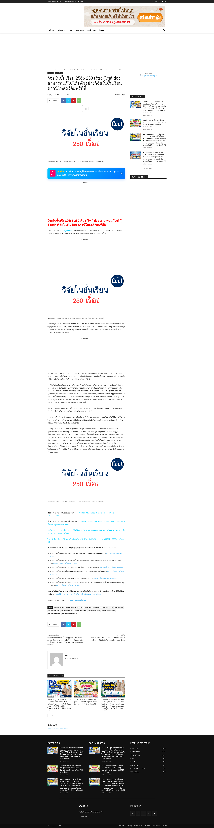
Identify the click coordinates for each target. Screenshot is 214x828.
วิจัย (81, 607)
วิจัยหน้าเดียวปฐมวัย (107, 607)
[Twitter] (159, 1)
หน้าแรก (49, 70)
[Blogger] (132, 813)
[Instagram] (156, 1)
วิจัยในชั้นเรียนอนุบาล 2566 (69, 614)
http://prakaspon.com (71, 658)
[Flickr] (143, 813)
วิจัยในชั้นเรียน (59, 73)
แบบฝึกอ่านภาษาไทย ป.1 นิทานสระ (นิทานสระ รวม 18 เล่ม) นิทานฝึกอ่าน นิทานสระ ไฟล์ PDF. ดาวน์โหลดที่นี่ (85, 702)
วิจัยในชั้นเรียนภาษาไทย (108, 610)
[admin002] (48, 95)
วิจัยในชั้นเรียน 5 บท (53, 610)
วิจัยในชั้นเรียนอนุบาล (54, 614)
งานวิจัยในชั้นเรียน (59, 607)
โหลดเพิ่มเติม (148, 168)
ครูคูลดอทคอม (68, 231)
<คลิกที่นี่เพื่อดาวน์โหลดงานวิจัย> (65, 563)
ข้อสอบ (103, 696)
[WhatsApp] (79, 100)
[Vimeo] (162, 1)
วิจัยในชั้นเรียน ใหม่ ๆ (80, 610)
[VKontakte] (154, 813)
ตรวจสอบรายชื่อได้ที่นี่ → (78, 175)
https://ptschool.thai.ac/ (77, 600)
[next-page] (52, 715)
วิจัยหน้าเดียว (96, 607)
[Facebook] (153, 1)
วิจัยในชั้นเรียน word (67, 610)
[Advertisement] (107, 49)
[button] (164, 30)
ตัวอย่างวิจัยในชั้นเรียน (72, 607)
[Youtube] (165, 1)
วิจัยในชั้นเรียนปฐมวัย (94, 610)
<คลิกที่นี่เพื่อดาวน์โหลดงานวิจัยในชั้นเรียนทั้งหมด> (77, 594)
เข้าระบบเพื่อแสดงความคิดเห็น (58, 729)
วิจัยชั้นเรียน (87, 607)
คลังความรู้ (57, 70)
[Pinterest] (73, 100)
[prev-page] (48, 715)
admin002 (55, 95)
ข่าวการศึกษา (78, 696)
